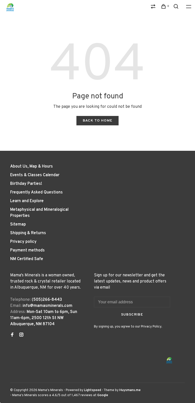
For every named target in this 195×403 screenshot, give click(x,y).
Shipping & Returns (28, 233)
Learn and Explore (27, 201)
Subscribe (132, 314)
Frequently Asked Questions (36, 192)
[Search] (177, 7)
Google (102, 395)
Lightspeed (92, 390)
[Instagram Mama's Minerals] (21, 335)
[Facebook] (12, 335)
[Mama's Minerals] (169, 360)
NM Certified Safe (26, 259)
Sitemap (18, 224)
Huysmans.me (130, 390)
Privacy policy (23, 241)
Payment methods (27, 250)
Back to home (97, 120)
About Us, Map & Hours (31, 166)
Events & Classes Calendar (34, 175)
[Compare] (154, 7)
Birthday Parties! (26, 183)
